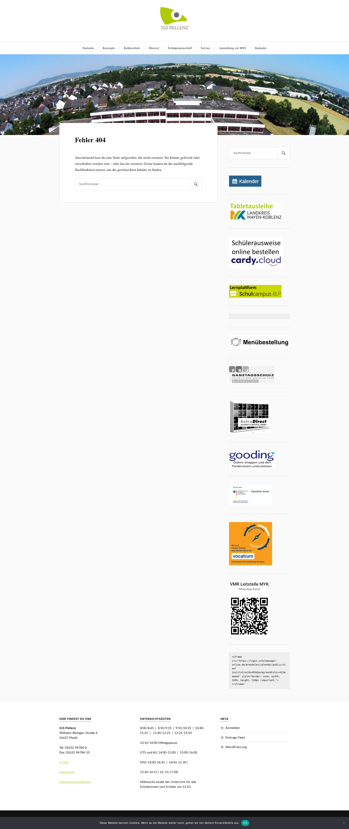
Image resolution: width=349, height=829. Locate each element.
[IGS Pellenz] (174, 28)
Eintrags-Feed (235, 737)
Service (205, 48)
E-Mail (64, 762)
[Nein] (344, 823)
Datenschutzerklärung (75, 782)
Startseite (88, 48)
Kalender (261, 48)
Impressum (67, 772)
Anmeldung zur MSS (232, 48)
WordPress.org (236, 747)
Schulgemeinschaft (180, 48)
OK (245, 822)
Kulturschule (132, 48)
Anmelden (232, 728)
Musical (154, 48)
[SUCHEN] (196, 184)
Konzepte (109, 48)
